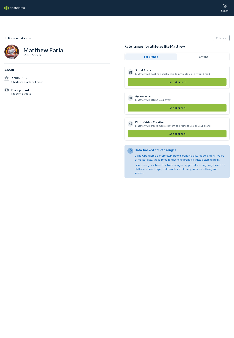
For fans (203, 56)
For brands (151, 56)
